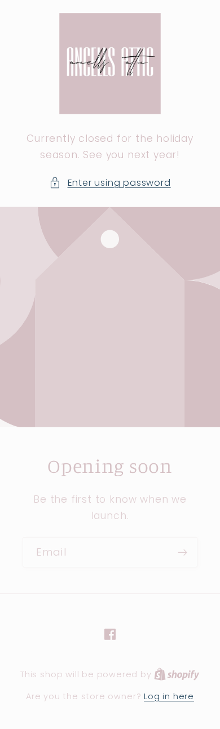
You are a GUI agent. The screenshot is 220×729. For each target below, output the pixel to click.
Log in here (169, 696)
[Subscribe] (182, 552)
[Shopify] (177, 674)
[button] (109, 182)
